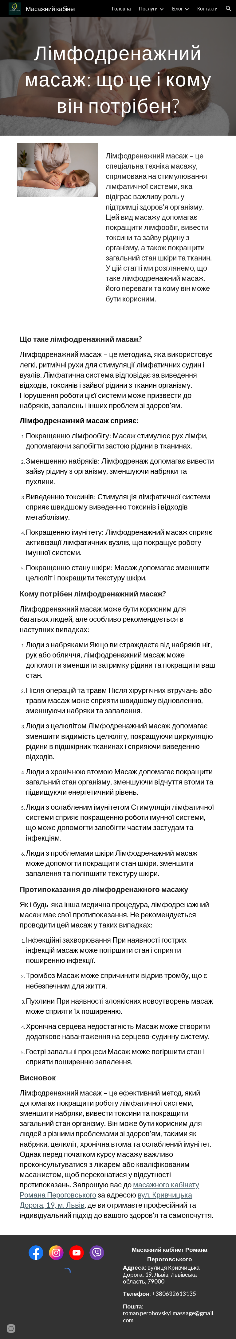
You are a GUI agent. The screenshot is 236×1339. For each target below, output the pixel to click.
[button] (228, 8)
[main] (117, 76)
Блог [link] (177, 8)
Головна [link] (121, 8)
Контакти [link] (207, 8)
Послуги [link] (148, 8)
